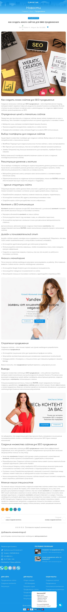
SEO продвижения (47, 444)
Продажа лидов (29, 586)
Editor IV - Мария (30, 27)
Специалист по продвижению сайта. (53, 550)
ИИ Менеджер (30, 583)
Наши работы (15, 562)
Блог (31, 11)
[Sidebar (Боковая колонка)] (2, 186)
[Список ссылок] (16, 550)
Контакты (5, 562)
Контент (6, 204)
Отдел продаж (29, 580)
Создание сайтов (52, 580)
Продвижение (40, 11)
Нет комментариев (54, 552)
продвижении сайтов (26, 385)
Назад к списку (33, 518)
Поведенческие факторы (55, 589)
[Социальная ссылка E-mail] (2, 509)
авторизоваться (41, 536)
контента (47, 226)
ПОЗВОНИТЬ (27, 321)
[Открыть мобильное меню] (1, 2)
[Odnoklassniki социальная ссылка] (7, 509)
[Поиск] (65, 2)
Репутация (5, 586)
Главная (25, 11)
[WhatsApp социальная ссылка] (11, 509)
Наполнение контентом (55, 586)
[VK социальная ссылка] (15, 509)
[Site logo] (33, 2)
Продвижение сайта (8, 580)
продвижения (21, 343)
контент (55, 208)
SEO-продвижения (44, 100)
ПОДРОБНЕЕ (39, 321)
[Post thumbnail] (38, 551)
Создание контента (8, 583)
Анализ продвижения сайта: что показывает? (51, 558)
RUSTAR (55, 178)
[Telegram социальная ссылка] (19, 509)
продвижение (22, 365)
